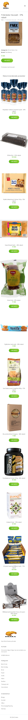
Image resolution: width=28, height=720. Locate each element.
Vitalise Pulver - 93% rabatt (14, 522)
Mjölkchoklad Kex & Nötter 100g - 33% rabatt (14, 200)
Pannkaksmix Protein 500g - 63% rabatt (14, 478)
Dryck (2, 672)
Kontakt (3, 700)
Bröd (9, 50)
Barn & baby (4, 667)
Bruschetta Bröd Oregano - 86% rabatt (14, 434)
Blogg (3, 697)
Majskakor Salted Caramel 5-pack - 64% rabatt (14, 110)
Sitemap (3, 708)
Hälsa (2, 678)
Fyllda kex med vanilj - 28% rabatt (14, 344)
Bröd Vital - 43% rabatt (14, 300)
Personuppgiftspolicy (7, 706)
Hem (2, 20)
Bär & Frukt (4, 664)
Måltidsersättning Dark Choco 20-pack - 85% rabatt (14, 612)
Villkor (3, 703)
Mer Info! (7, 60)
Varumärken (4, 687)
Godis (2, 675)
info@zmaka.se (5, 655)
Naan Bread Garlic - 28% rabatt (14, 245)
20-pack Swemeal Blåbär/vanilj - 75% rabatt (14, 567)
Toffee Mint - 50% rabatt (14, 155)
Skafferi (3, 681)
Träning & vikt (4, 684)
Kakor (13, 50)
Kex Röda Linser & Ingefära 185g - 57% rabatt (14, 389)
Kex (16, 50)
